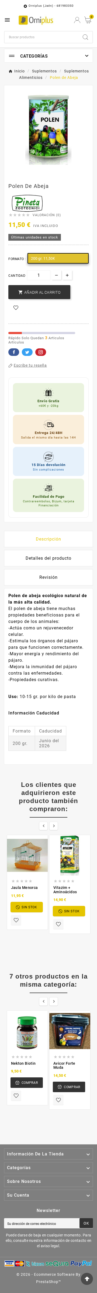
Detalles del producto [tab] (48, 558)
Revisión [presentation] (48, 577)
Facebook (13, 352)
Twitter (27, 352)
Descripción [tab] (48, 539)
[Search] (85, 37)
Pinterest (40, 352)
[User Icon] (77, 20)
